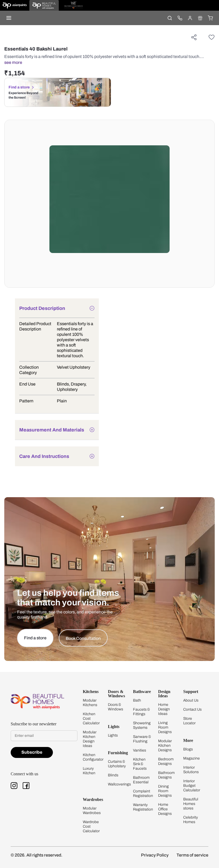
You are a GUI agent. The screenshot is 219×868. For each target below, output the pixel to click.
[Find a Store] (200, 18)
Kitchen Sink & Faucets (140, 763)
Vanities (139, 750)
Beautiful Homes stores (190, 803)
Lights (113, 735)
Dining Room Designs (165, 790)
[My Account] (190, 18)
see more (13, 62)
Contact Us (192, 709)
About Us (190, 700)
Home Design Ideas (164, 709)
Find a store (19, 87)
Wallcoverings (119, 784)
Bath (137, 700)
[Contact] (180, 18)
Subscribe (31, 752)
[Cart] (210, 18)
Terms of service (192, 855)
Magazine (191, 758)
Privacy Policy (155, 855)
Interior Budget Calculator (191, 785)
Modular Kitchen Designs (165, 745)
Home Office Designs (165, 809)
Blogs (188, 749)
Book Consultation (83, 638)
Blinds (113, 775)
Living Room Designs (165, 727)
